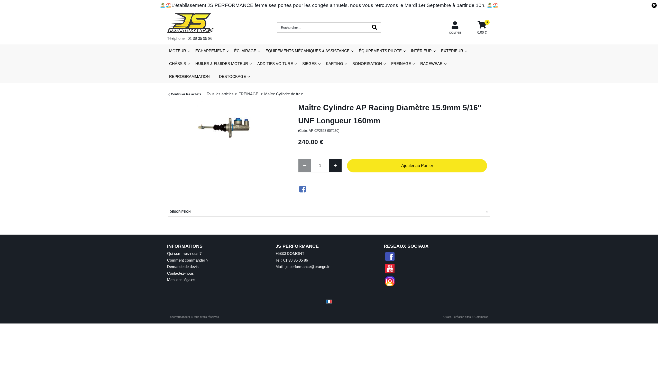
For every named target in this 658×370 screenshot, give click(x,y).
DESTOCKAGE (232, 76)
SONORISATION (367, 63)
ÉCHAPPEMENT (210, 51)
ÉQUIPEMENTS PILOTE (380, 51)
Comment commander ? (187, 260)
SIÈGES (309, 63)
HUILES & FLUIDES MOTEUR (221, 63)
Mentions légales (181, 280)
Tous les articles (220, 94)
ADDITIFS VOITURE (275, 63)
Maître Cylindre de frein (283, 94)
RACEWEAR (431, 63)
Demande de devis (183, 266)
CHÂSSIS (177, 63)
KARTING (334, 63)
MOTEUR (177, 51)
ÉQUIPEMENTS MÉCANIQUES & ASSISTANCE (308, 51)
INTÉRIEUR (421, 51)
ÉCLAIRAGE (245, 51)
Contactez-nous (180, 273)
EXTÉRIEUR (452, 51)
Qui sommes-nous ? (184, 253)
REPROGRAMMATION (189, 76)
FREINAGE (401, 63)
